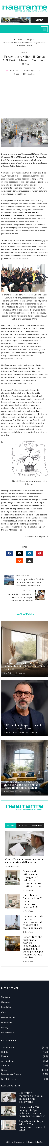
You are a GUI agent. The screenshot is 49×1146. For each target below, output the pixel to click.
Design (24, 52)
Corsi (3, 1012)
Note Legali (6, 1022)
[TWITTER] (19, 553)
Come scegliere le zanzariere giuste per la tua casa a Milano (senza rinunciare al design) (22, 784)
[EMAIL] (29, 560)
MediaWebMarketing (34, 1142)
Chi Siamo (5, 997)
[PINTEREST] (39, 553)
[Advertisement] (24, 96)
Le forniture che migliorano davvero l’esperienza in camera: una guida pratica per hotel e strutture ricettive (33, 947)
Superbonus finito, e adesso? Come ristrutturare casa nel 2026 (32, 1126)
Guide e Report (8, 1017)
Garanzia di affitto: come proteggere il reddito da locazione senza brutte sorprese (32, 879)
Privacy (4, 1027)
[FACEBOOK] (9, 553)
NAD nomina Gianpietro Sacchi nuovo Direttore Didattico (22, 727)
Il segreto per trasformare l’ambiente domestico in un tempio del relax (24, 666)
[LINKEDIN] (29, 553)
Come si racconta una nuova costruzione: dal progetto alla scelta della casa (33, 922)
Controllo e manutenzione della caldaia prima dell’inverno (24, 861)
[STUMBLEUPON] (19, 560)
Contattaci (6, 1002)
